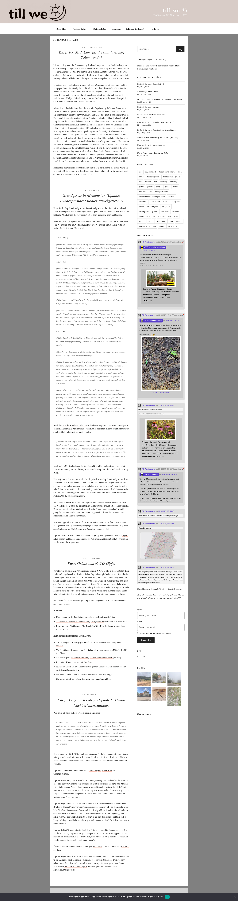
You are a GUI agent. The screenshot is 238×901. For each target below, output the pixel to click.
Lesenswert (116, 28)
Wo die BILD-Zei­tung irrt (75, 866)
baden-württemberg (167, 171)
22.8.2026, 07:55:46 (166, 511)
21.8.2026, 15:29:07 (170, 474)
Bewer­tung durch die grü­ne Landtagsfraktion (91, 678)
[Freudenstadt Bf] (144, 694)
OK (167, 897)
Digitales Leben (99, 28)
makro (141, 206)
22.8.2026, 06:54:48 (166, 524)
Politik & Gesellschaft (135, 28)
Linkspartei (175, 201)
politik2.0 (164, 211)
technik (141, 221)
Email (139, 621)
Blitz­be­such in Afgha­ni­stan (117, 428)
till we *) (175, 10)
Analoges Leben (79, 28)
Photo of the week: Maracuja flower (151, 145)
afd (140, 171)
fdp (155, 181)
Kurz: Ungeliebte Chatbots (147, 91)
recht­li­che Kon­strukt (66, 505)
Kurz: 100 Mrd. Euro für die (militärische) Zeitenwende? (91, 54)
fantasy (148, 181)
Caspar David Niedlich (152, 321)
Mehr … (155, 28)
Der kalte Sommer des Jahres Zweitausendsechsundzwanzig (160, 99)
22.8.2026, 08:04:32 (174, 321)
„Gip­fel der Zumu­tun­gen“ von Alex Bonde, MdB (92, 657)
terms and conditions (162, 633)
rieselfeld (175, 211)
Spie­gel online (97, 829)
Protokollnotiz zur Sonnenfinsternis (151, 114)
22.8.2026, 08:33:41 (166, 406)
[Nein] (234, 896)
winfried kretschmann (147, 226)
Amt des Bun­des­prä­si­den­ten (74, 425)
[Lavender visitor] (174, 696)
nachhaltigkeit (152, 206)
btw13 (141, 176)
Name (139, 609)
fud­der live (97, 846)
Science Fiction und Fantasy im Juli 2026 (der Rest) (157, 137)
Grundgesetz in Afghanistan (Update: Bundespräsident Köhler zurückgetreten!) (91, 198)
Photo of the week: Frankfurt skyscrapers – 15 (155, 122)
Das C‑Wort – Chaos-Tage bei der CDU (152, 153)
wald (171, 221)
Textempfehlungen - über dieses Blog (151, 59)
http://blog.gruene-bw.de (64, 869)
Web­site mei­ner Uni (86, 712)
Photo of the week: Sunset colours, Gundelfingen (156, 129)
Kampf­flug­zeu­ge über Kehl (100, 770)
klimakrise (143, 201)
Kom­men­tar (71, 662)
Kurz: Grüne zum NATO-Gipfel (91, 563)
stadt (176, 216)
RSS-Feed (141, 656)
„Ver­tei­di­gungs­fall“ (82, 224)
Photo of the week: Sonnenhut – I (150, 84)
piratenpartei (144, 211)
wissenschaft (173, 226)
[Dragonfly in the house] (159, 694)
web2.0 (179, 221)
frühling (173, 181)
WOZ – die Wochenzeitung (154, 247)
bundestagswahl (153, 176)
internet (171, 196)
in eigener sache (161, 191)
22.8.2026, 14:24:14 (147, 250)
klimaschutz (155, 201)
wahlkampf (161, 221)
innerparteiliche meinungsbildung (152, 196)
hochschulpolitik (145, 191)
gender (149, 186)
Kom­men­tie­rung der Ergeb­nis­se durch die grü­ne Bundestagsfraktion (85, 617)
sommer (161, 216)
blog (180, 171)
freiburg (163, 181)
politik (154, 211)
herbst (175, 186)
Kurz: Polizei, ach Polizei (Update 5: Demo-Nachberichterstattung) (91, 702)
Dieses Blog (61, 28)
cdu (140, 181)
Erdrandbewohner (150, 474)
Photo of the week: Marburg (148, 107)
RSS (179, 598)
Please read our (155, 633)
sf (154, 216)
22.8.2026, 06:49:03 (166, 568)
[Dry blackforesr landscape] (144, 679)
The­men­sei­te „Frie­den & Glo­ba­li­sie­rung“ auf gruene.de (80, 621)
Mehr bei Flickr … (144, 714)
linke (165, 201)
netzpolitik (166, 206)
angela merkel (150, 171)
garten (141, 186)
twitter (150, 221)
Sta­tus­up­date (92, 522)
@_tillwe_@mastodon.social (170, 588)
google (158, 186)
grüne (167, 186)
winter (161, 226)
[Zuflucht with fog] (159, 677)
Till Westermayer (148, 242)
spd (169, 216)
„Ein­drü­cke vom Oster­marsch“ (85, 674)
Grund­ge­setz (95, 208)
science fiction (144, 216)
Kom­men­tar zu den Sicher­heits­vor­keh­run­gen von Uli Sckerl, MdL (99, 650)
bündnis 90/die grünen (171, 176)
